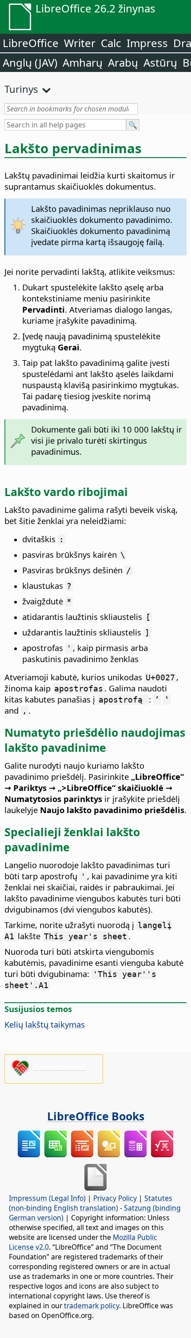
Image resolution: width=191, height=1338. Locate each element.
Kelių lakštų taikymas (44, 1024)
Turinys (21, 88)
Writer (80, 43)
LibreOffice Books (95, 1116)
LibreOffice (31, 43)
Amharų (83, 62)
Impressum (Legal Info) (47, 1198)
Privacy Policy (115, 1198)
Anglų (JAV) (30, 62)
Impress (147, 43)
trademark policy (91, 1305)
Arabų (123, 62)
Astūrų (160, 62)
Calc (111, 43)
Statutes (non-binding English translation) (90, 1203)
